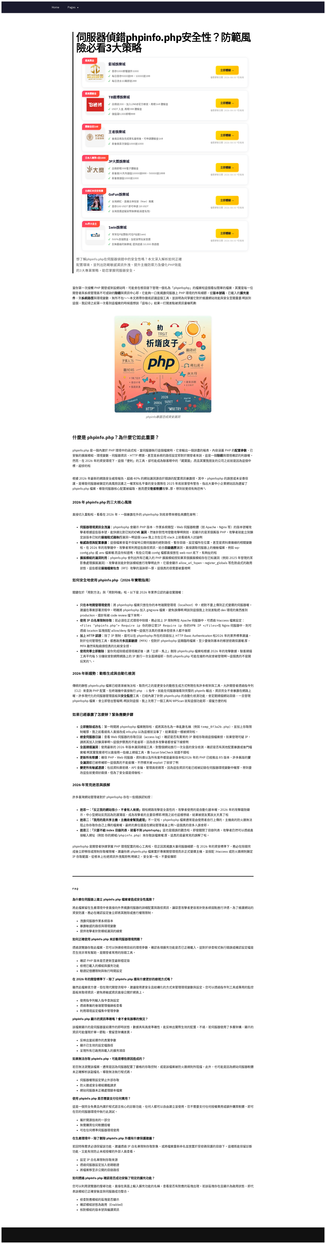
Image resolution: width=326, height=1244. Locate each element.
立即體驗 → (227, 70)
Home (55, 7)
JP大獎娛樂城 (118, 161)
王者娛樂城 (116, 132)
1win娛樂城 (117, 227)
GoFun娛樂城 (118, 194)
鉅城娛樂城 (116, 64)
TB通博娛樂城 (119, 97)
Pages (73, 7)
